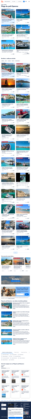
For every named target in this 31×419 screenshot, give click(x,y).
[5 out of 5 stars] (5, 373)
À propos (21, 405)
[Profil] (29, 1)
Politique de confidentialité (11, 298)
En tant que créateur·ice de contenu (26, 407)
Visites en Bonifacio (17, 400)
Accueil (2, 400)
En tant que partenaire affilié (26, 409)
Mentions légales (16, 405)
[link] (8, 16)
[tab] (7, 352)
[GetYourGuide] (2, 1)
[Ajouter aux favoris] (14, 10)
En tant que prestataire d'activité (26, 405)
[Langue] (26, 1)
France (5, 400)
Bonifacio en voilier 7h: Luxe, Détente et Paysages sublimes (5, 386)
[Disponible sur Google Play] (11, 405)
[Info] (10, 8)
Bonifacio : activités (11, 400)
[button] (8, 16)
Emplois (21, 406)
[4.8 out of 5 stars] (3, 368)
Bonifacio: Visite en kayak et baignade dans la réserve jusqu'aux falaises (25, 386)
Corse (7, 400)
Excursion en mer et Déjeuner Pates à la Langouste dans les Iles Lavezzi (5, 371)
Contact (15, 404)
